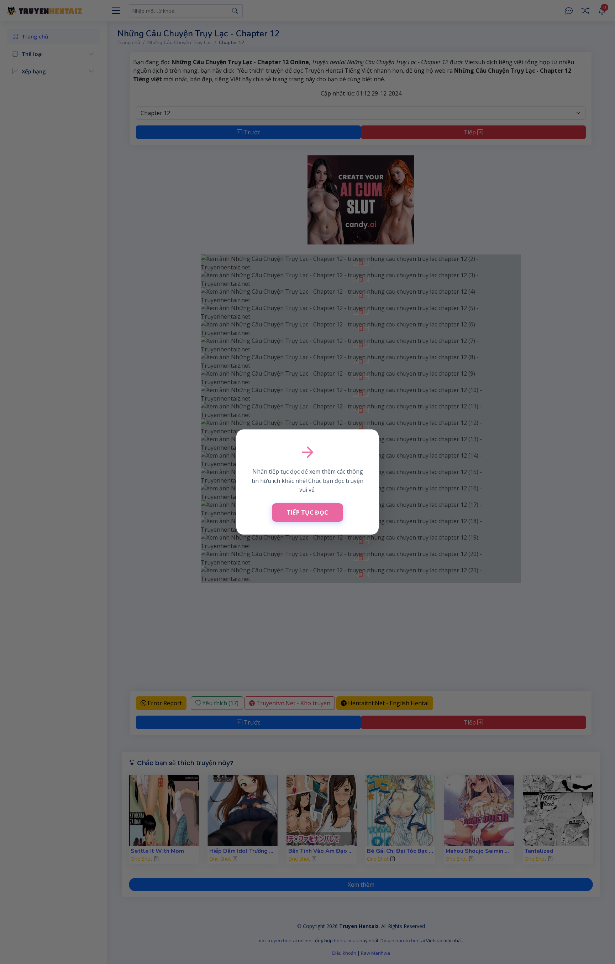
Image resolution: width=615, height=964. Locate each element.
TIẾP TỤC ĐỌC (307, 512)
